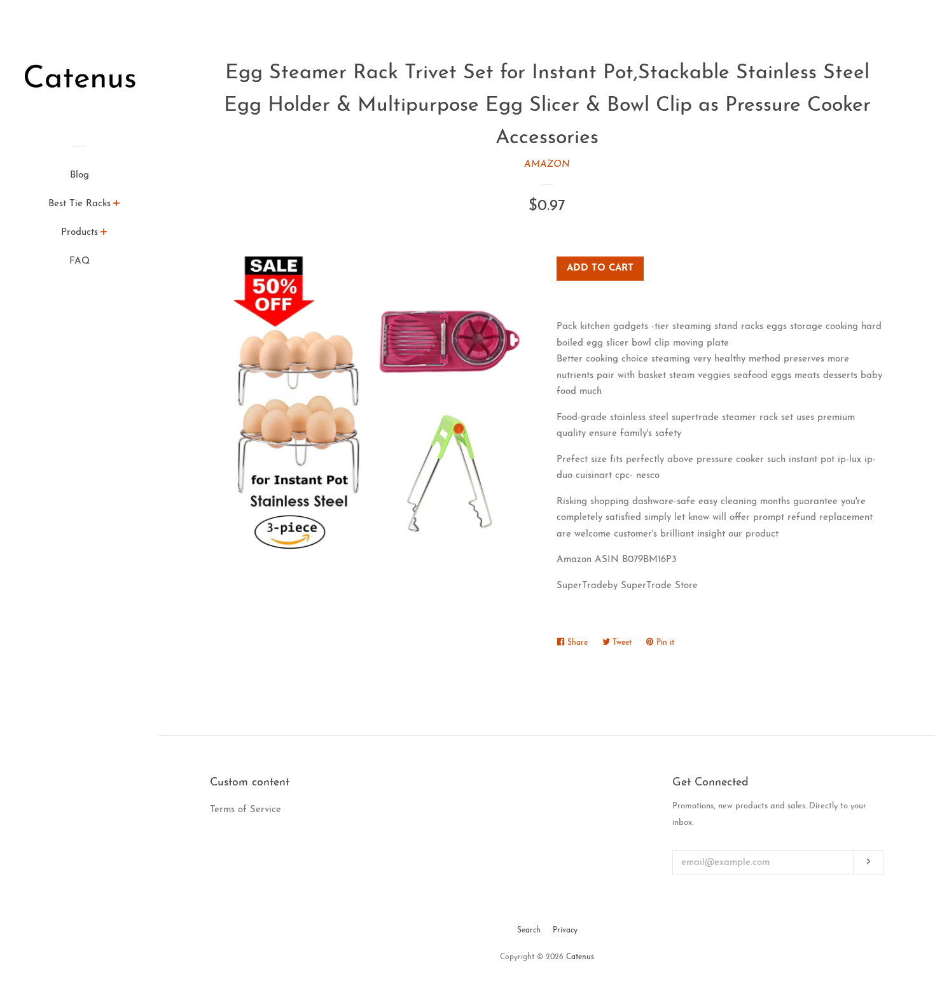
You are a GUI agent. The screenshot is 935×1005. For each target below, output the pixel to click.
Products (79, 232)
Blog (79, 175)
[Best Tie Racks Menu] (117, 205)
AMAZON (547, 164)
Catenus (580, 957)
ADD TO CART (600, 268)
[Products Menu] (104, 234)
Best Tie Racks (79, 204)
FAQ (79, 261)
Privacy (565, 930)
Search (529, 930)
